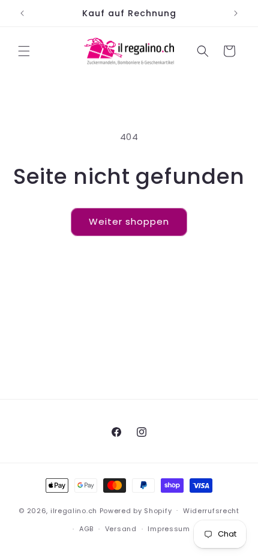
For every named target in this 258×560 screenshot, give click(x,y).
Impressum (169, 529)
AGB (86, 529)
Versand (121, 529)
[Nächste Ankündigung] (236, 13)
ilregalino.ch (73, 510)
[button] (24, 51)
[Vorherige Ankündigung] (22, 13)
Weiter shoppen (129, 221)
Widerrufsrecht (211, 511)
